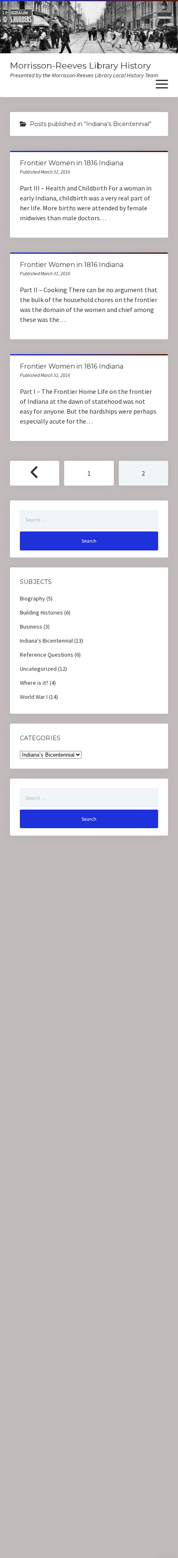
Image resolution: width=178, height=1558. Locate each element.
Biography (32, 598)
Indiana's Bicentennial (46, 640)
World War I (34, 696)
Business (31, 626)
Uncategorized (38, 668)
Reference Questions (46, 654)
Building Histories (41, 612)
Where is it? (34, 682)
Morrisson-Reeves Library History (80, 65)
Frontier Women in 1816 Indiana (71, 163)
